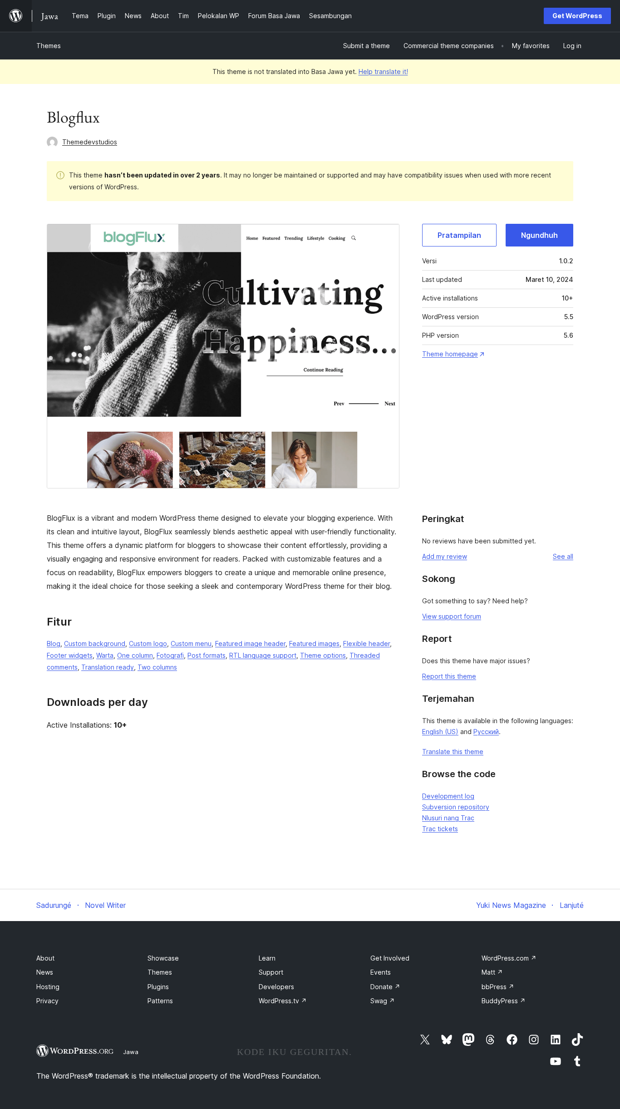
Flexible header (366, 643)
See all (563, 556)
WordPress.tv (283, 1001)
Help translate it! (383, 71)
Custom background (94, 643)
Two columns (157, 667)
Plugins (158, 987)
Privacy (47, 1001)
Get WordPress (577, 16)
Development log (448, 796)
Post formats (206, 655)
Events (380, 972)
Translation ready (107, 667)
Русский (486, 731)
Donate (385, 987)
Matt (492, 972)
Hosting (47, 987)
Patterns (160, 1001)
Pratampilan (459, 235)
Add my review (444, 556)
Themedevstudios (89, 142)
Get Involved (389, 958)
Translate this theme (452, 751)
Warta (104, 655)
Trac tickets (440, 829)
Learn (267, 958)
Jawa (130, 1051)
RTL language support (262, 655)
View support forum (451, 616)
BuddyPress (504, 1001)
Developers (276, 987)
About (45, 958)
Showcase (163, 958)
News (44, 972)
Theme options (323, 655)
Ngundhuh (539, 235)
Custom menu (191, 643)
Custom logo (148, 643)
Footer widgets (70, 655)
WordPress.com (509, 958)
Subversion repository (455, 807)
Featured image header (250, 643)
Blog (53, 643)
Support (271, 972)
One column (135, 655)
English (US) (440, 731)
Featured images (314, 643)
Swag (382, 1001)
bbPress (498, 987)
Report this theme (449, 676)
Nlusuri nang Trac (448, 818)
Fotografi (170, 655)
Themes (48, 45)
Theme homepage (450, 354)
